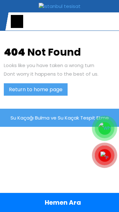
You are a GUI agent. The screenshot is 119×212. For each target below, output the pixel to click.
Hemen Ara (62, 202)
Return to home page (38, 90)
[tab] (17, 21)
